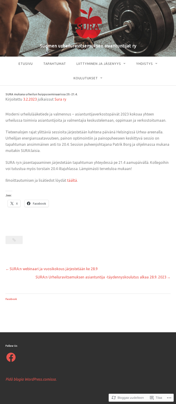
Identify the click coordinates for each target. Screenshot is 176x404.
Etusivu (26, 64)
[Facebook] (11, 357)
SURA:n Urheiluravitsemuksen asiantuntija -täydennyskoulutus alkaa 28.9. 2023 (101, 277)
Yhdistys (144, 64)
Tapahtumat (54, 64)
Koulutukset (86, 78)
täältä (72, 180)
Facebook (11, 299)
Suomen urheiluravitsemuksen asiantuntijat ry (88, 45)
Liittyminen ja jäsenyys (99, 64)
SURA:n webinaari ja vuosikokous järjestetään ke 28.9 (54, 269)
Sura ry (60, 99)
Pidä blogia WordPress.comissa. (31, 379)
